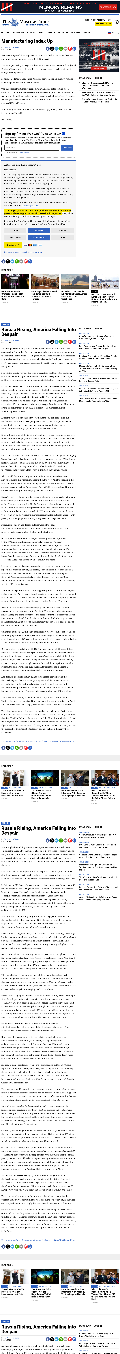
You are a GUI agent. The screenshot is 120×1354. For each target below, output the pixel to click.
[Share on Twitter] (52, 49)
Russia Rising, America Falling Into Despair (38, 332)
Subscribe (67, 148)
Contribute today (103, 24)
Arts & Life (63, 33)
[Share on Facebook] (48, 49)
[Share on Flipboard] (70, 49)
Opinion (51, 33)
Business (42, 33)
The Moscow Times (11, 47)
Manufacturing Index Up (27, 41)
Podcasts (75, 33)
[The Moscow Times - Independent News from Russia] (25, 22)
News (8, 33)
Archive (86, 33)
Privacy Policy (24, 152)
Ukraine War (18, 33)
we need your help (30, 205)
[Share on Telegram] (56, 49)
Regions (31, 33)
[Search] (118, 32)
